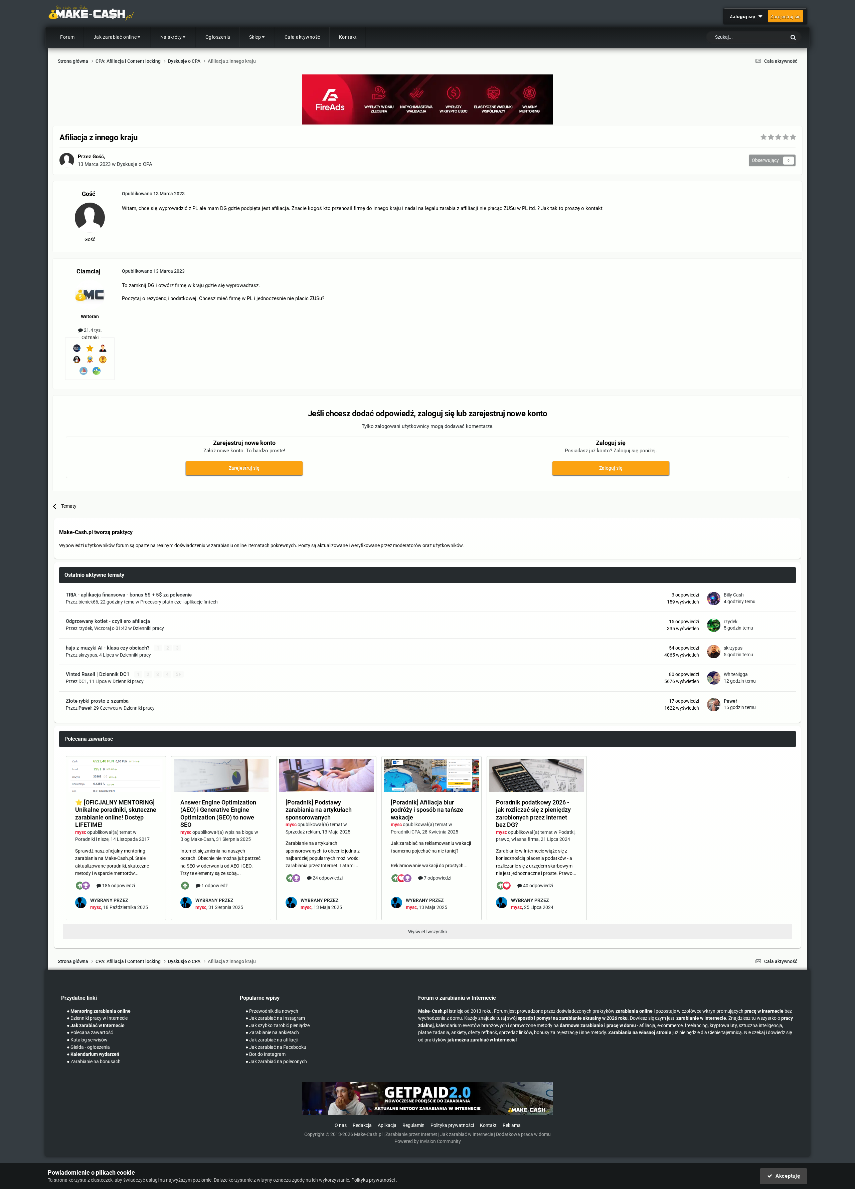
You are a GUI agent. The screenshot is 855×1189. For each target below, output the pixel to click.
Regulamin (413, 1125)
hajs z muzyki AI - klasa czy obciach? (108, 648)
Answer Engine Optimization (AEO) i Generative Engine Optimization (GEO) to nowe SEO (218, 813)
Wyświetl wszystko (427, 931)
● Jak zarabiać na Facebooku (275, 1047)
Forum (67, 37)
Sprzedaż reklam (303, 832)
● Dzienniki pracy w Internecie (97, 1018)
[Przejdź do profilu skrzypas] (713, 651)
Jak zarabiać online (115, 37)
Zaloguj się (744, 16)
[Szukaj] (793, 37)
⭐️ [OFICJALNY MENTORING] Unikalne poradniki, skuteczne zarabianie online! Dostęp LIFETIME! (115, 813)
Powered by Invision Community (427, 1141)
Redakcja (362, 1125)
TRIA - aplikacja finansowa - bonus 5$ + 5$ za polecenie (129, 595)
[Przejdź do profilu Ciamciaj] (90, 295)
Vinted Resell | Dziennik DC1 (98, 674)
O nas (341, 1125)
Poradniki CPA (405, 832)
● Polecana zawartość (90, 1032)
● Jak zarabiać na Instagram (275, 1018)
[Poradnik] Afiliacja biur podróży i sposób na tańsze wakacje (427, 810)
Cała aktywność (302, 37)
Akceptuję (786, 1176)
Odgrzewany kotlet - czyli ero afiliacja (108, 621)
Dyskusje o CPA (134, 164)
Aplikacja (387, 1125)
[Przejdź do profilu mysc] (81, 902)
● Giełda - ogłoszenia (88, 1047)
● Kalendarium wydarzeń (93, 1054)
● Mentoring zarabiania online (99, 1011)
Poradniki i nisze (92, 839)
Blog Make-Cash (197, 839)
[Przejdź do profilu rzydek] (713, 625)
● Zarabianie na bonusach (94, 1061)
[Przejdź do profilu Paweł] (713, 704)
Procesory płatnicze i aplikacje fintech (179, 602)
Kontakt (348, 37)
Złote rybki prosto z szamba (97, 701)
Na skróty (171, 37)
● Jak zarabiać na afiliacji (271, 1040)
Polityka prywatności (452, 1125)
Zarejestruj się (786, 16)
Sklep (255, 37)
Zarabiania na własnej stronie (639, 1032)
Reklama (512, 1125)
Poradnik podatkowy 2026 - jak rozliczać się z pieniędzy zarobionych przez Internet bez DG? (533, 813)
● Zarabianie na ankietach (272, 1032)
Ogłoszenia (217, 37)
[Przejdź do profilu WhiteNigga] (713, 678)
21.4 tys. (92, 330)
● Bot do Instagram (265, 1054)
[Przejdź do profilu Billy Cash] (713, 598)
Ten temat (767, 37)
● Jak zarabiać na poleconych (276, 1061)
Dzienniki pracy (148, 628)
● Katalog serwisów (87, 1040)
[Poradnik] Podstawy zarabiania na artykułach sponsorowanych (319, 810)
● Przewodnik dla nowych (271, 1011)
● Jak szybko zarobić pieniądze (277, 1025)
